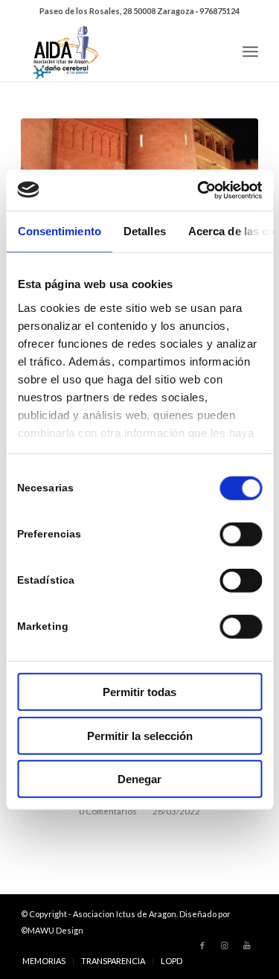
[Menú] (250, 51)
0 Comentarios (108, 811)
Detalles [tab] (144, 231)
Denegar (139, 779)
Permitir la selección (140, 735)
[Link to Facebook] (202, 945)
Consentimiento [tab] (58, 231)
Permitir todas (139, 692)
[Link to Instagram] (225, 945)
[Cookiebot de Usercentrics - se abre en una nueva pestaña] (198, 190)
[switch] (240, 534)
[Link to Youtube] (247, 945)
